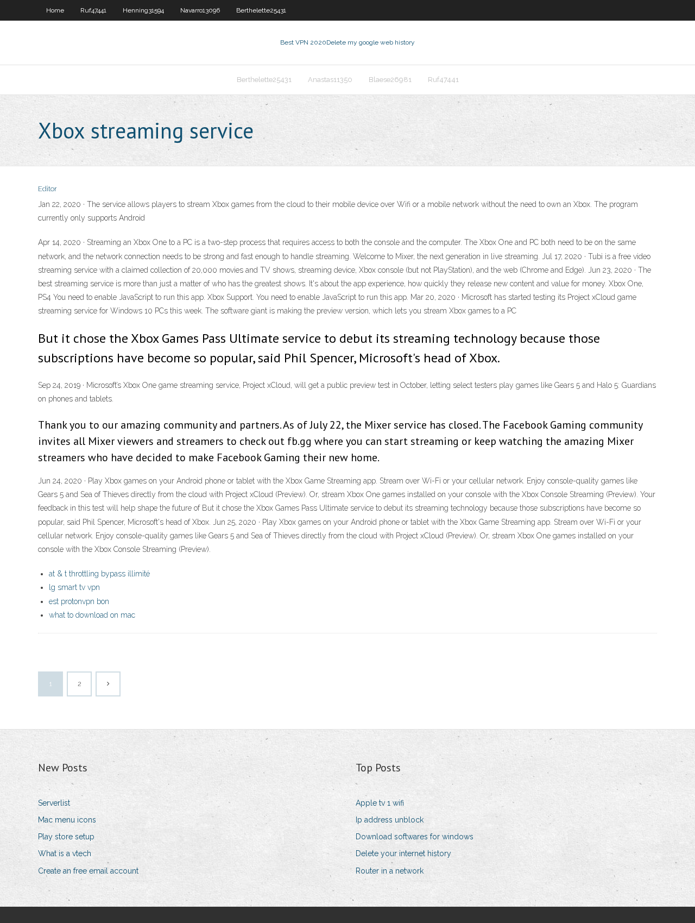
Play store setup (66, 836)
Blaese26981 (390, 80)
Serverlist (54, 803)
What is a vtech (64, 853)
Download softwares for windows (414, 836)
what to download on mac (92, 615)
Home (55, 10)
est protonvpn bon (79, 601)
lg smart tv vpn (74, 587)
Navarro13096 (200, 10)
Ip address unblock (390, 819)
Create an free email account (88, 871)
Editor (47, 189)
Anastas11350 (330, 80)
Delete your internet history (403, 853)
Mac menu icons (67, 819)
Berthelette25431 (261, 10)
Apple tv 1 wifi (380, 803)
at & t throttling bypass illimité (99, 573)
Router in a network (390, 871)
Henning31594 (143, 10)
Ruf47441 (93, 10)
